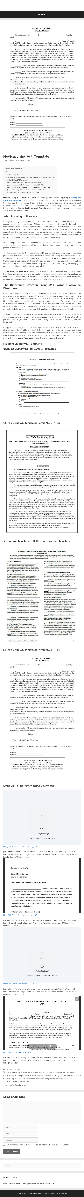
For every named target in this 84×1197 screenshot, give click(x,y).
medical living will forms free (62, 1072)
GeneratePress (61, 1193)
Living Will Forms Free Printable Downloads (24, 192)
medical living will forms (41, 1072)
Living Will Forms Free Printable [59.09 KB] (20, 915)
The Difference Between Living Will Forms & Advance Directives (30, 177)
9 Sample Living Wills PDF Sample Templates (25, 183)
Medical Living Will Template (17, 180)
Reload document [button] (34, 838)
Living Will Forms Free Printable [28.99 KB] (20, 847)
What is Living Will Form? (15, 175)
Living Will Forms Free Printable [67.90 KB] (20, 1052)
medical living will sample (13, 1075)
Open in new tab (52, 838)
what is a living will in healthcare (60, 1075)
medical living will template (36, 1075)
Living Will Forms (13, 1069)
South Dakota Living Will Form (18, 1082)
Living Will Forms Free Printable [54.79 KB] (20, 984)
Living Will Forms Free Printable (42, 5)
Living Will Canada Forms (16, 1085)
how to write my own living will (18, 1072)
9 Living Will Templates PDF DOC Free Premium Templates (29, 187)
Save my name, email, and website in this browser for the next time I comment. (37, 1145)
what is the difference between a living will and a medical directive (44, 1079)
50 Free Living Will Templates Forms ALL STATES (26, 185)
